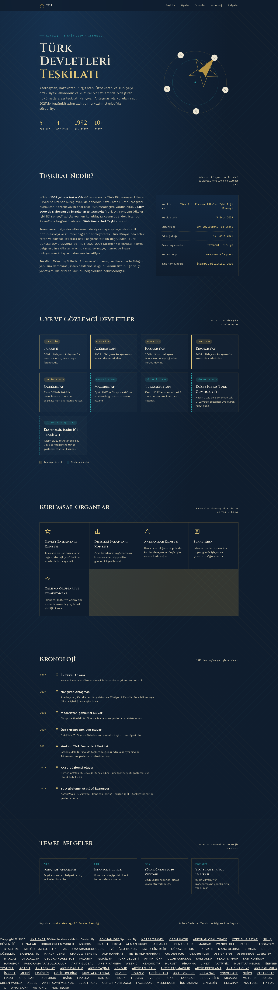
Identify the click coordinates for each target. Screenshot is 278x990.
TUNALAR (28, 944)
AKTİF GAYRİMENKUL (58, 983)
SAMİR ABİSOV (253, 958)
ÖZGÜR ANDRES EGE (59, 958)
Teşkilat (171, 5)
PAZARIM (85, 958)
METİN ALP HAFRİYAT (144, 953)
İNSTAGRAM (189, 983)
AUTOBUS (48, 978)
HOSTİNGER (60, 987)
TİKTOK (268, 983)
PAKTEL (246, 944)
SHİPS (247, 973)
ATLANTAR (161, 944)
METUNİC (40, 987)
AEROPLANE (27, 978)
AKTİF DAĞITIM (71, 968)
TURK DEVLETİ (128, 958)
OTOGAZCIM (265, 944)
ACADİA (24, 968)
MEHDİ (25, 973)
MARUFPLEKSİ (54, 953)
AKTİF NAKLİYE (237, 968)
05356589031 (246, 953)
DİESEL (32, 983)
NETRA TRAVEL (152, 939)
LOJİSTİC (42, 973)
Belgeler (233, 5)
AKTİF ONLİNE (184, 973)
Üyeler (185, 5)
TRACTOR (103, 978)
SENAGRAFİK (183, 944)
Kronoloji (217, 5)
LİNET (205, 963)
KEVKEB (207, 949)
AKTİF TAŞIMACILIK (175, 968)
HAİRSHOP (11, 963)
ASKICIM (85, 944)
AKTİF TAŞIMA (98, 968)
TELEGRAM (230, 983)
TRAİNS (66, 978)
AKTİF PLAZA (158, 973)
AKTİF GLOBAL (82, 963)
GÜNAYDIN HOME (183, 949)
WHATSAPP (19, 987)
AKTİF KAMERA (109, 963)
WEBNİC (132, 963)
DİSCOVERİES (209, 978)
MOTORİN (250, 978)
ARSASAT (231, 978)
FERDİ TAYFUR (227, 958)
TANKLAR (187, 978)
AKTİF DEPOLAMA (208, 968)
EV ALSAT (84, 978)
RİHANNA (189, 963)
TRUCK (120, 978)
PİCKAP (170, 978)
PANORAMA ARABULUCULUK (82, 949)
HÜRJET (171, 963)
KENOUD (120, 968)
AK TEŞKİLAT (45, 968)
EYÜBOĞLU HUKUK (123, 949)
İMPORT (10, 973)
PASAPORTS (265, 973)
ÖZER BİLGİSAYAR (245, 939)
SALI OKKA (204, 958)
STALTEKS (11, 949)
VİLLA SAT (207, 973)
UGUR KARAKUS (179, 958)
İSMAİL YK (104, 958)
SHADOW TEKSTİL (83, 953)
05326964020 (199, 953)
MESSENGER (166, 983)
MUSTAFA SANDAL (96, 973)
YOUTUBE (250, 983)
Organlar (200, 5)
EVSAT (9, 978)
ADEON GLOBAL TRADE (210, 939)
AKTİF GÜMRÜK (265, 968)
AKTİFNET (37, 939)
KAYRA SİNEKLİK (154, 949)
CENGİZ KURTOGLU (116, 983)
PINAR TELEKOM (108, 944)
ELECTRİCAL (88, 983)
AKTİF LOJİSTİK (144, 968)
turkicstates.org (61, 923)
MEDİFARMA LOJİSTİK (40, 949)
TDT (49, 5)
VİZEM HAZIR (178, 939)
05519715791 (223, 953)
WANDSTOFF (225, 944)
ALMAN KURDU (137, 944)
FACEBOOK (144, 983)
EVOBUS (154, 978)
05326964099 (175, 953)
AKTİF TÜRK (153, 958)
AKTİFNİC (222, 963)
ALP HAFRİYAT (112, 953)
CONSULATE (229, 973)
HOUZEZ (137, 973)
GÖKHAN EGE (109, 939)
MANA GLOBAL (229, 949)
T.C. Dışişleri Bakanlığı (86, 923)
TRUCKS (136, 978)
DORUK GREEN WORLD (57, 944)
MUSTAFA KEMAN (247, 963)
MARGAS (204, 944)
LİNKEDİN (210, 983)
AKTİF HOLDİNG (65, 973)
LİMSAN (250, 949)
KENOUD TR (151, 963)
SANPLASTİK (29, 953)
